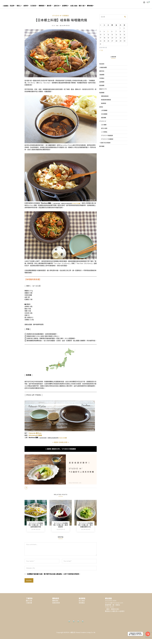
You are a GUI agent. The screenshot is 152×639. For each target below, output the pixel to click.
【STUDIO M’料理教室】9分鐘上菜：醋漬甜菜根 (60, 525)
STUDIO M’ (102, 121)
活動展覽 (101, 74)
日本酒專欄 (104, 114)
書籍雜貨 (41, 5)
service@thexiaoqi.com (114, 603)
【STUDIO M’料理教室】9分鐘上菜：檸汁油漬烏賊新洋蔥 (35, 525)
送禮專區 (65, 5)
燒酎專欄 (103, 117)
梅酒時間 (103, 103)
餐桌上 (19, 5)
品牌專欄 (101, 82)
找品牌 (12, 5)
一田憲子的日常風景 (104, 143)
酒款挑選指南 (104, 96)
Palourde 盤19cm (35, 433)
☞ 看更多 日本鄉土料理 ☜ (60, 442)
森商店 (101, 107)
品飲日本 (56, 5)
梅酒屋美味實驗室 (106, 100)
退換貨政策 (56, 603)
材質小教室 (73, 6)
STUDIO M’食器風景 (107, 135)
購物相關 (90, 5)
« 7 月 (101, 50)
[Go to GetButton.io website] (148, 637)
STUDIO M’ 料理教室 (107, 139)
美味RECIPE (56, 449)
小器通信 (5, 6)
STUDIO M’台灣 (76, 203)
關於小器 (81, 5)
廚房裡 (26, 5)
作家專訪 (101, 78)
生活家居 (33, 5)
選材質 (49, 5)
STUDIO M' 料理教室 (60, 15)
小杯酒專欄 (104, 110)
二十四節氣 (104, 132)
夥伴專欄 (101, 146)
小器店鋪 (29, 603)
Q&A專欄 (103, 125)
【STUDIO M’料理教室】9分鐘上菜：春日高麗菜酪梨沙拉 (85, 525)
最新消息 (101, 71)
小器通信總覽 (103, 67)
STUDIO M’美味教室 (69, 449)
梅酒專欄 (101, 92)
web (57, 25)
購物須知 (55, 601)
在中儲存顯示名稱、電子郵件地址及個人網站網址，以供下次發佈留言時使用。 (53, 574)
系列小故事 (104, 128)
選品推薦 (101, 85)
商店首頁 (101, 64)
